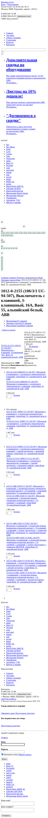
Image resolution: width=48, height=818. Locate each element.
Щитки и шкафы (13, 202)
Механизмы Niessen (14, 195)
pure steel (10, 170)
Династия (10, 158)
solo (7, 175)
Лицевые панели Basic (11, 280)
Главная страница (9, 278)
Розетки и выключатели (27, 278)
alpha (8, 161)
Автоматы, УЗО (13, 200)
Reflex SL (10, 182)
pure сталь (10, 773)
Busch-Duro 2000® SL (15, 789)
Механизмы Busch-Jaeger (17, 193)
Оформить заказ (8, 713)
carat (8, 168)
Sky (7, 145)
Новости (10, 42)
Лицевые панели (18, 323)
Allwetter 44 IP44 (13, 189)
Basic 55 (9, 163)
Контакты (10, 45)
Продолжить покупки (25, 713)
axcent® (9, 780)
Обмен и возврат (13, 38)
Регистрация (12, 4)
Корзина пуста (7, 2)
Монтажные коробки (19, 326)
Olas (8, 156)
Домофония (11, 198)
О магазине (11, 40)
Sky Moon (10, 147)
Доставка (10, 35)
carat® (9, 771)
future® (9, 782)
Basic (40, 278)
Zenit (8, 149)
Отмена (4, 738)
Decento (9, 165)
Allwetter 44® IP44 (14, 791)
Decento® (10, 768)
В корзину (33, 346)
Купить (17, 395)
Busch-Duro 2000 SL (15, 186)
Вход (3, 4)
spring (8, 184)
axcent (8, 177)
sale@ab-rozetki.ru (8, 699)
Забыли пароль (24, 754)
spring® (9, 787)
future (8, 179)
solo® (8, 777)
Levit (8, 152)
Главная (9, 33)
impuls (9, 172)
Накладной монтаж (14, 191)
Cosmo (9, 154)
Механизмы (16, 321)
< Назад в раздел (8, 330)
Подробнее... (11, 83)
